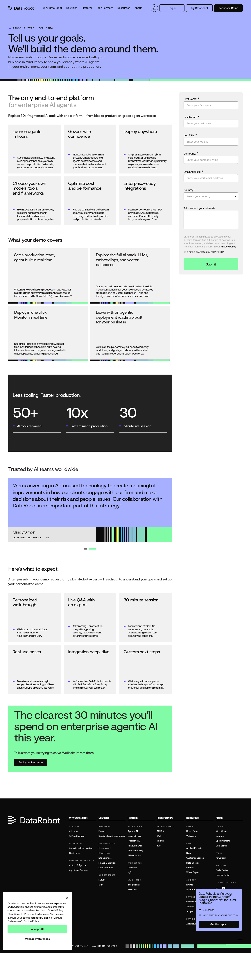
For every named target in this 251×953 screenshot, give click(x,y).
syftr (130, 872)
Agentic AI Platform (78, 870)
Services (132, 889)
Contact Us (221, 845)
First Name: (192, 99)
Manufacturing (105, 867)
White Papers (193, 872)
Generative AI (134, 836)
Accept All (37, 929)
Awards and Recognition (81, 848)
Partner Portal (223, 875)
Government (104, 848)
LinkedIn (218, 888)
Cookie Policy (31, 921)
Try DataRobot (199, 8)
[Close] (67, 898)
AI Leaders (74, 831)
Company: (191, 153)
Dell (159, 836)
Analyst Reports (194, 848)
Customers (74, 853)
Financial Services (107, 863)
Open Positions (223, 840)
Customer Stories (195, 858)
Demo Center (193, 831)
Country (190, 190)
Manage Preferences (37, 938)
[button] (52, 8)
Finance (102, 831)
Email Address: (194, 171)
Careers (220, 836)
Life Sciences (105, 858)
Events (189, 884)
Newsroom (221, 858)
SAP (100, 884)
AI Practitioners (76, 836)
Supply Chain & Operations (111, 836)
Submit (211, 264)
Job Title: (190, 135)
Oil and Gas (104, 853)
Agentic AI (133, 831)
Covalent (132, 867)
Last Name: (191, 117)
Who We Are (222, 831)
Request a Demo (228, 8)
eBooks (189, 867)
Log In (171, 8)
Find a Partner (223, 870)
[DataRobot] (21, 8)
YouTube (224, 888)
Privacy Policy (228, 246)
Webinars (191, 836)
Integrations (134, 884)
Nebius (160, 840)
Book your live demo (31, 762)
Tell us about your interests (199, 208)
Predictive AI (134, 840)
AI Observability (135, 850)
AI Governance (135, 845)
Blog (188, 853)
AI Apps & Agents (77, 865)
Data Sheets (192, 863)
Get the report (218, 924)
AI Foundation (134, 855)
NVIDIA (101, 879)
